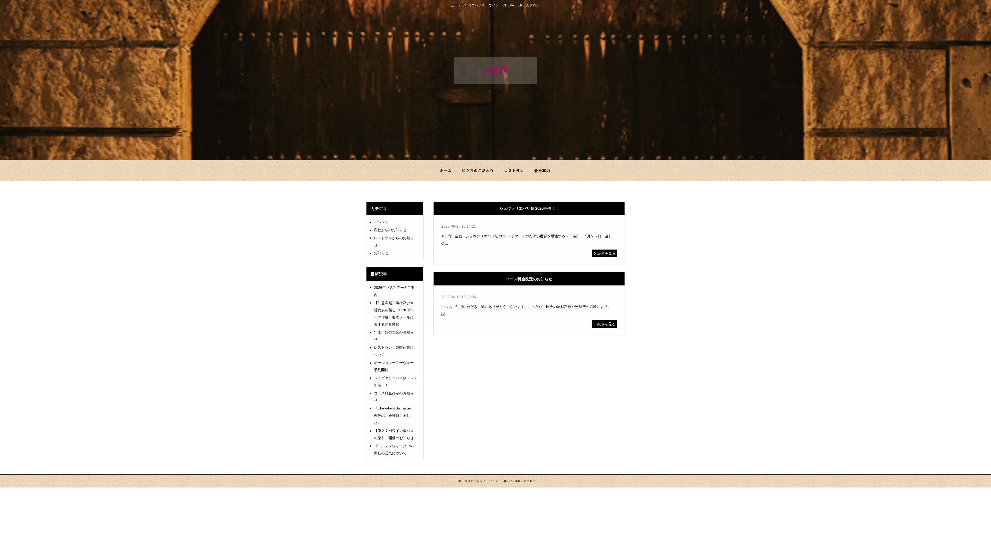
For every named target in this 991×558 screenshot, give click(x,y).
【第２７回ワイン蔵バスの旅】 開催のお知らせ (394, 434)
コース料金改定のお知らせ (394, 396)
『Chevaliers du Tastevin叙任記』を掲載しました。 (394, 415)
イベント (381, 222)
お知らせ (381, 253)
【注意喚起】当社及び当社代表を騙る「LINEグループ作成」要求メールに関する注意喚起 (394, 314)
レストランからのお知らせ (394, 241)
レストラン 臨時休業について (394, 351)
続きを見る (606, 253)
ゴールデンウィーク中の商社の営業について (394, 449)
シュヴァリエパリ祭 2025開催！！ (395, 381)
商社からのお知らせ (390, 230)
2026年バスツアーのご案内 (394, 291)
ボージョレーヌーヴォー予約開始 (394, 366)
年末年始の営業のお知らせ (394, 336)
